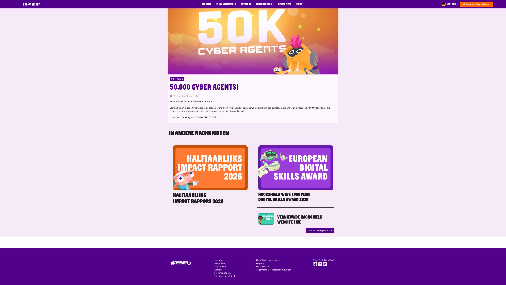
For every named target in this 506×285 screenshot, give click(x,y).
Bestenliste (219, 263)
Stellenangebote (222, 272)
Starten (206, 4)
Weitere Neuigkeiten (319, 230)
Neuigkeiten (285, 4)
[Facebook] (314, 264)
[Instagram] (319, 264)
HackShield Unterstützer (268, 260)
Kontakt (218, 269)
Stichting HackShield (224, 276)
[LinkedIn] (324, 264)
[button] (226, 4)
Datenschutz (262, 266)
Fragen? (260, 263)
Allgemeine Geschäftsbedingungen (273, 269)
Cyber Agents (177, 79)
